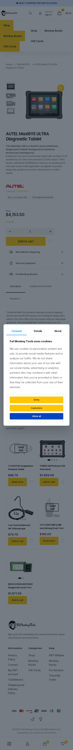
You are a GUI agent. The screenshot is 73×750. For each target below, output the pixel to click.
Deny (36, 399)
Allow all (36, 416)
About (57, 330)
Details (38, 330)
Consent (17, 330)
